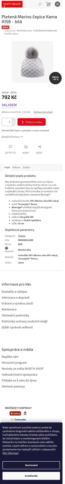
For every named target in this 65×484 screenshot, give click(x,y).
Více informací (10, 453)
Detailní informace (11, 137)
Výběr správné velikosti (17, 327)
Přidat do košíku (34, 122)
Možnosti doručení (43, 112)
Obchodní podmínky (15, 315)
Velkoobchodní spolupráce (20, 374)
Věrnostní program (14, 363)
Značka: (11, 34)
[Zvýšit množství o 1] (13, 120)
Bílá (20, 244)
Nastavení (31, 465)
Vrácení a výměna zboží (17, 303)
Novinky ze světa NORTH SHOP (23, 368)
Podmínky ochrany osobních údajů (25, 321)
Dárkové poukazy (13, 386)
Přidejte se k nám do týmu (19, 380)
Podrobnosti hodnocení (45, 30)
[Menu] (57, 4)
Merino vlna (24, 249)
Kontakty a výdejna (14, 291)
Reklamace (9, 309)
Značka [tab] (26, 167)
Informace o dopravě (16, 297)
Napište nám (10, 357)
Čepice (22, 236)
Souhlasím (31, 476)
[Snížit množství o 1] (13, 124)
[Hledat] (40, 4)
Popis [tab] (7, 167)
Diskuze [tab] (16, 167)
